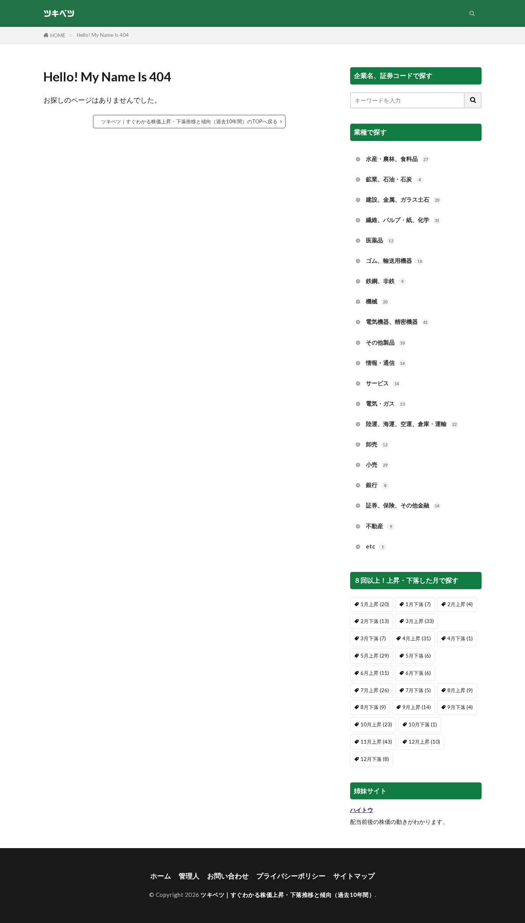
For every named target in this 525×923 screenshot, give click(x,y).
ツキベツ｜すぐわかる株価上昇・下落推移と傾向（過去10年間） (288, 894)
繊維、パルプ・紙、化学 (402, 219)
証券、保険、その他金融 (402, 505)
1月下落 (418, 604)
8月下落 (373, 707)
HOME (57, 35)
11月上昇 (376, 742)
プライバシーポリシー (291, 876)
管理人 (189, 876)
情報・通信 (385, 362)
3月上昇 (419, 621)
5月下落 (418, 656)
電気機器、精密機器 (397, 321)
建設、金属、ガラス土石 (402, 199)
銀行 (376, 484)
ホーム (160, 876)
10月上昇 (376, 724)
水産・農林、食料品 (397, 158)
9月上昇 (416, 707)
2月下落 (375, 621)
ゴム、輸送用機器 (394, 260)
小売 (376, 464)
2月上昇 (460, 604)
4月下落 (460, 638)
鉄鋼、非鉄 (385, 280)
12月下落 (375, 759)
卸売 (376, 444)
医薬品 (379, 240)
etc (375, 546)
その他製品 (385, 342)
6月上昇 (375, 673)
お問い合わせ (228, 876)
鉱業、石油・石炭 (393, 179)
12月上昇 (424, 742)
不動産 (379, 525)
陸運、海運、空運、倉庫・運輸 (411, 423)
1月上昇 (375, 604)
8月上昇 (460, 690)
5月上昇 (375, 656)
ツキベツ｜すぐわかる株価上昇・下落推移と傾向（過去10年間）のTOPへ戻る (189, 121)
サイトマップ (354, 876)
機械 (376, 301)
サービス (382, 382)
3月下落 (373, 638)
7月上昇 (375, 690)
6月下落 (418, 673)
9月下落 (460, 707)
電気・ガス (385, 403)
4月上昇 (416, 638)
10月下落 (423, 724)
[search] (473, 100)
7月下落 (418, 690)
